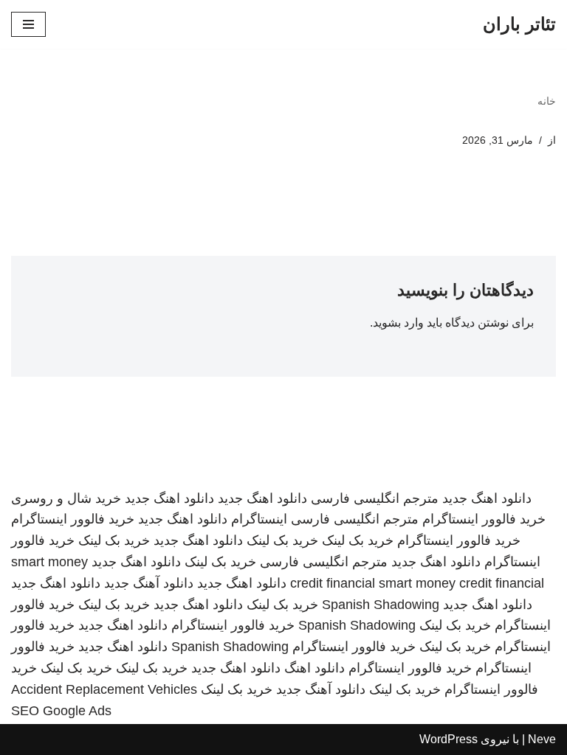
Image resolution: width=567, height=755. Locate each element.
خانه (546, 101)
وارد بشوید (398, 322)
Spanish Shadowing (380, 604)
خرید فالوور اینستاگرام (484, 519)
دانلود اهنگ (314, 668)
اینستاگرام (259, 519)
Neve (542, 739)
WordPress (448, 739)
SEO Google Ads (61, 710)
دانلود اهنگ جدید (487, 498)
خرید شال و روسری (66, 498)
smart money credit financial (461, 583)
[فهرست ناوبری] (28, 24)
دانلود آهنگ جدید (148, 583)
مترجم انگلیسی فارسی (375, 498)
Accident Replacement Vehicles (104, 689)
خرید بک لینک (358, 540)
